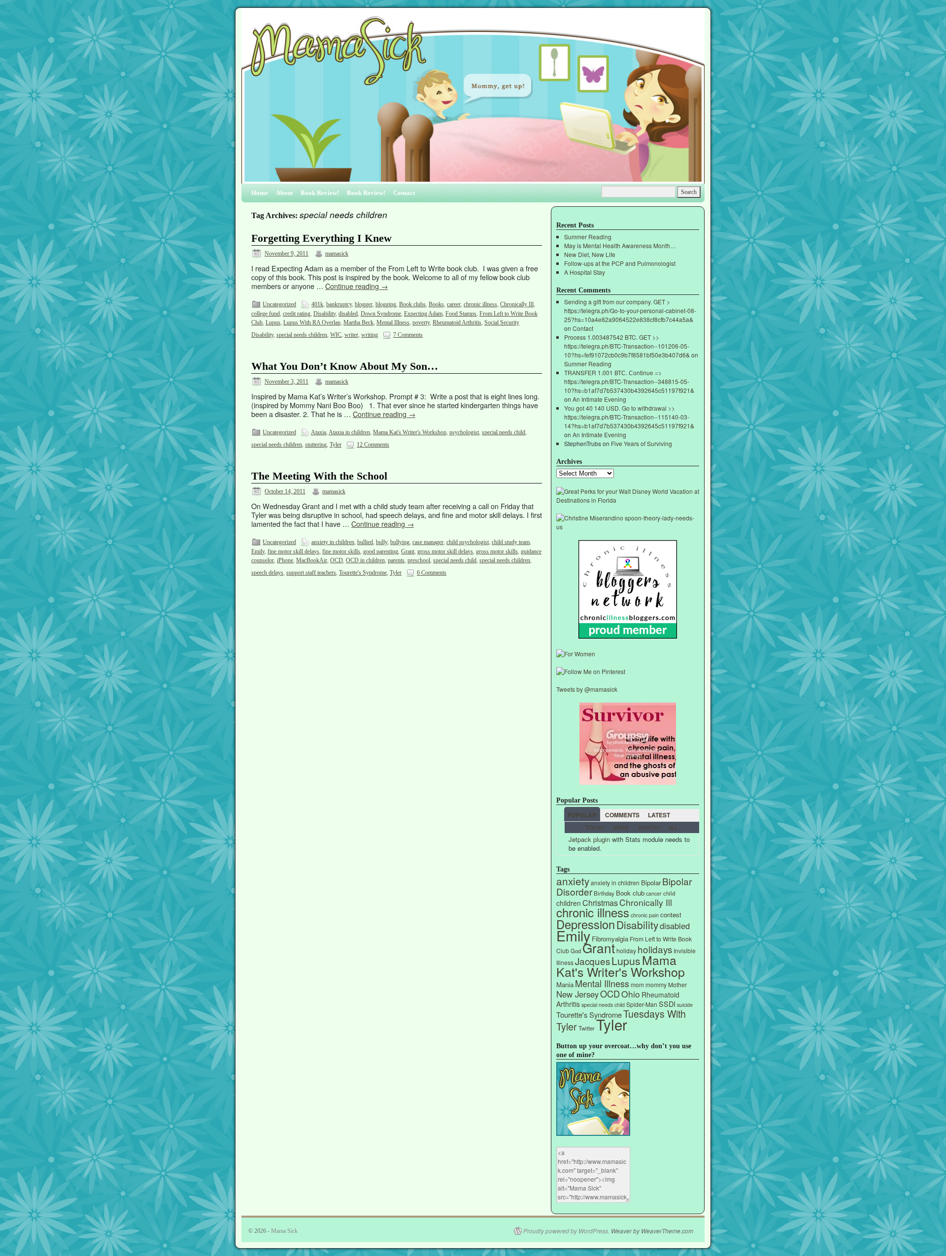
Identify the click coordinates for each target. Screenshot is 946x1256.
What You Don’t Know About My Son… (344, 366)
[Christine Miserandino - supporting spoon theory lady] (627, 526)
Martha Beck (358, 322)
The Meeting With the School (319, 476)
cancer (654, 893)
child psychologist (467, 542)
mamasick (336, 253)
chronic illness (480, 304)
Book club (630, 893)
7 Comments (408, 334)
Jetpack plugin (589, 839)
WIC (335, 334)
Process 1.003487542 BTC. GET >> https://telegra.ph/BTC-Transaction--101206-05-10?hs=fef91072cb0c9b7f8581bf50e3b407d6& (627, 346)
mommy (656, 984)
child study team (511, 542)
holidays (655, 949)
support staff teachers (311, 572)
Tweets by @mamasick (586, 689)
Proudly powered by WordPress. (566, 1231)
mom (637, 984)
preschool (418, 560)
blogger (363, 304)
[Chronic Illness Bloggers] (627, 636)
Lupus (273, 322)
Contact (404, 192)
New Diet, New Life (589, 254)
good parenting (380, 551)
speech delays (267, 572)
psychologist (464, 432)
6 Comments (431, 572)
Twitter (586, 1028)
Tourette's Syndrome (363, 572)
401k (317, 304)
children (568, 903)
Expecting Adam (423, 313)
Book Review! (320, 192)
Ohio (630, 994)
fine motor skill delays (293, 551)
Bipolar (651, 882)
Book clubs (412, 304)
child (669, 893)
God (576, 951)
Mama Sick (284, 1230)
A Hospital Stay (584, 272)
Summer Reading (587, 236)
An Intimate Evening (599, 399)
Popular (582, 814)
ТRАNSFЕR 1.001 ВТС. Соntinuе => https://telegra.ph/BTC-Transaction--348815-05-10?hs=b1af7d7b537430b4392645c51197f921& (629, 381)
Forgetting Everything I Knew (321, 238)
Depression (585, 924)
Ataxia (318, 432)
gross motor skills (497, 551)
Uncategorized (279, 304)
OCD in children (365, 560)
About (284, 192)
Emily (258, 551)
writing (369, 334)
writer (351, 334)
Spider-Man (641, 1004)
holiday (626, 950)
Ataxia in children (349, 432)
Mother (677, 984)
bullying (399, 542)
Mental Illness (392, 322)
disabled (348, 313)
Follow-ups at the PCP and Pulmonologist (620, 263)
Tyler (335, 444)
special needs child (503, 432)
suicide (685, 1004)
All (673, 827)
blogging (385, 304)
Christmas (600, 902)
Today (594, 827)
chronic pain (645, 915)
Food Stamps (460, 313)
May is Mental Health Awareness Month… (620, 245)
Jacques (592, 960)
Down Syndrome (381, 313)
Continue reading (356, 286)
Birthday (604, 893)
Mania (565, 984)
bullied (365, 542)
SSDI (667, 1003)
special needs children (301, 334)
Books (436, 304)
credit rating (296, 313)
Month (649, 827)
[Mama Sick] (473, 100)
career (454, 304)
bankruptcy (339, 304)
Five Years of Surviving (641, 443)
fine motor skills (341, 551)
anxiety (572, 880)
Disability (324, 313)
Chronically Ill (517, 304)
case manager (427, 542)
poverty (421, 322)
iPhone (285, 560)
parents (396, 560)
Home (259, 192)
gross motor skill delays (445, 551)
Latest (659, 814)
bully (381, 542)
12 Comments (373, 444)
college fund (265, 313)
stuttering (316, 444)
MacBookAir (311, 560)
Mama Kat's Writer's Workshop (409, 432)
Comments (622, 814)
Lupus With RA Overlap (311, 322)
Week (621, 827)
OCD (336, 560)
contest (670, 914)
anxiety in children (332, 542)
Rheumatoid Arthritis (457, 322)
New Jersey (577, 994)
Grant (407, 551)
